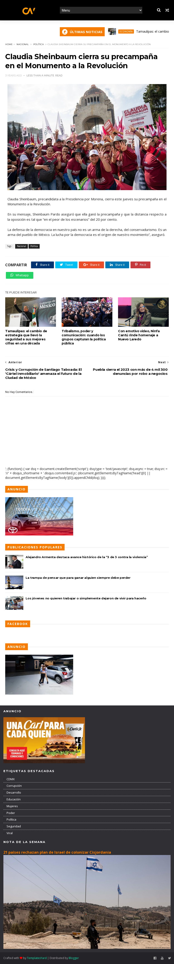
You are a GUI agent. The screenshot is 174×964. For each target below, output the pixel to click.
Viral (9, 833)
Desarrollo (13, 792)
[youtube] (162, 958)
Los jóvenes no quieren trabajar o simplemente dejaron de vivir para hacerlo (86, 598)
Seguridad (13, 826)
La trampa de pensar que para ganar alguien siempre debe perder (78, 577)
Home (9, 44)
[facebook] (155, 958)
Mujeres (12, 806)
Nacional (23, 44)
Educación (13, 799)
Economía (112, 31)
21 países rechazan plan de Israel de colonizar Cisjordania (57, 852)
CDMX (10, 779)
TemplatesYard (37, 958)
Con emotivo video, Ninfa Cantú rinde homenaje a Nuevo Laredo (139, 335)
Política (38, 44)
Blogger (74, 958)
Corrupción (14, 786)
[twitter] (169, 958)
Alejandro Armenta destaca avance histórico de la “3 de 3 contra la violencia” (87, 557)
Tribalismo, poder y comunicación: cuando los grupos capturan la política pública (84, 337)
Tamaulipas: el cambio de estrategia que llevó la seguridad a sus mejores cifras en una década (26, 337)
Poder (10, 813)
